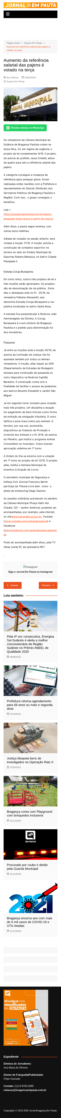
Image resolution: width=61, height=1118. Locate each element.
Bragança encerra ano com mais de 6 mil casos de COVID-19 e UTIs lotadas (29, 921)
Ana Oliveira (13, 77)
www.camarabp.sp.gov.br (26, 516)
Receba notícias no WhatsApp (27, 127)
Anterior (14, 585)
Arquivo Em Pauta (15, 81)
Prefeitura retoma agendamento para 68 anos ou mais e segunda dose (30, 704)
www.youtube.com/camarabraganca (26, 521)
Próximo (46, 585)
